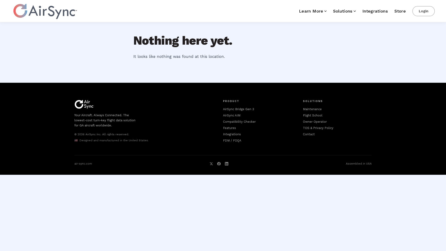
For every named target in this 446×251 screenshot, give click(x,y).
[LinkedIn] (226, 163)
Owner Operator (315, 121)
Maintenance (312, 109)
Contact (309, 134)
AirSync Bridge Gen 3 (238, 109)
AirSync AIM (231, 115)
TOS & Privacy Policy (318, 128)
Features (229, 128)
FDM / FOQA (232, 140)
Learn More (311, 11)
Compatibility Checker (239, 121)
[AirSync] (44, 11)
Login (423, 11)
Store (400, 11)
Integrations (375, 11)
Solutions (343, 11)
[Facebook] (219, 163)
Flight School (312, 115)
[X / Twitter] (211, 163)
